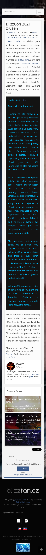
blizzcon (16, 35)
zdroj (24, 100)
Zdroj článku (11, 357)
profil (31, 377)
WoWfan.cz (9, 12)
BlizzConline (23, 59)
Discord (9, 354)
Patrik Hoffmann (23, 502)
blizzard (36, 35)
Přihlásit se (23, 469)
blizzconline (26, 35)
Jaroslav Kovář (21, 499)
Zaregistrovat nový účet (23, 475)
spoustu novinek (31, 63)
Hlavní (34, 33)
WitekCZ (12, 33)
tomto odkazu (33, 374)
